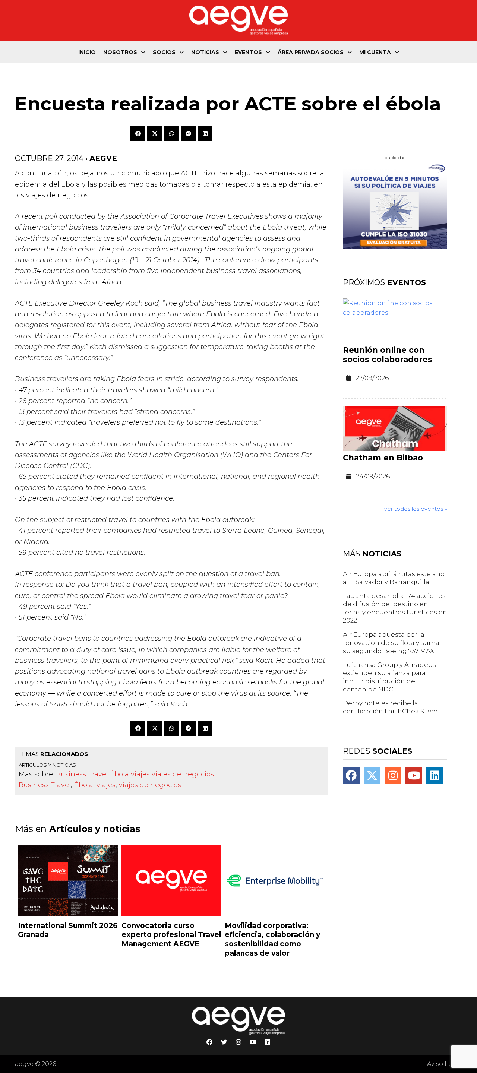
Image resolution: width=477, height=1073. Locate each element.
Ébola (119, 774)
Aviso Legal (444, 1063)
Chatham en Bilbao (383, 457)
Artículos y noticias (47, 765)
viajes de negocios (183, 774)
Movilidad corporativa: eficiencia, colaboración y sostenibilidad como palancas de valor (272, 939)
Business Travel (82, 774)
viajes (140, 774)
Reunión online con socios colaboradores (387, 354)
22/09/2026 (372, 378)
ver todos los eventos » (415, 508)
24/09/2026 (373, 476)
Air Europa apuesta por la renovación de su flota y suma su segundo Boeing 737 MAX (391, 643)
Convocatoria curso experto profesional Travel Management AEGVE (171, 934)
